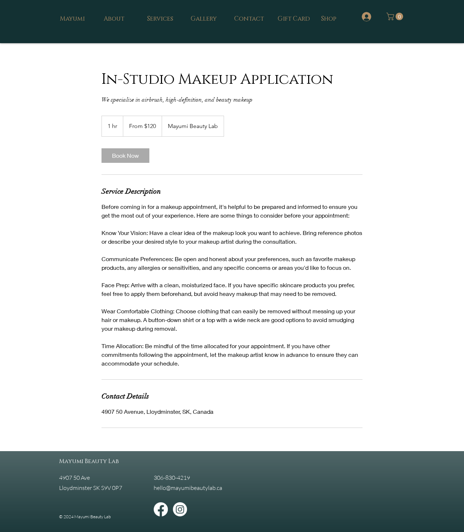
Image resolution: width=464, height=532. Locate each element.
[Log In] (366, 17)
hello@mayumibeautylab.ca (188, 487)
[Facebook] (161, 509)
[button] (395, 16)
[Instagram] (180, 509)
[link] (125, 155)
